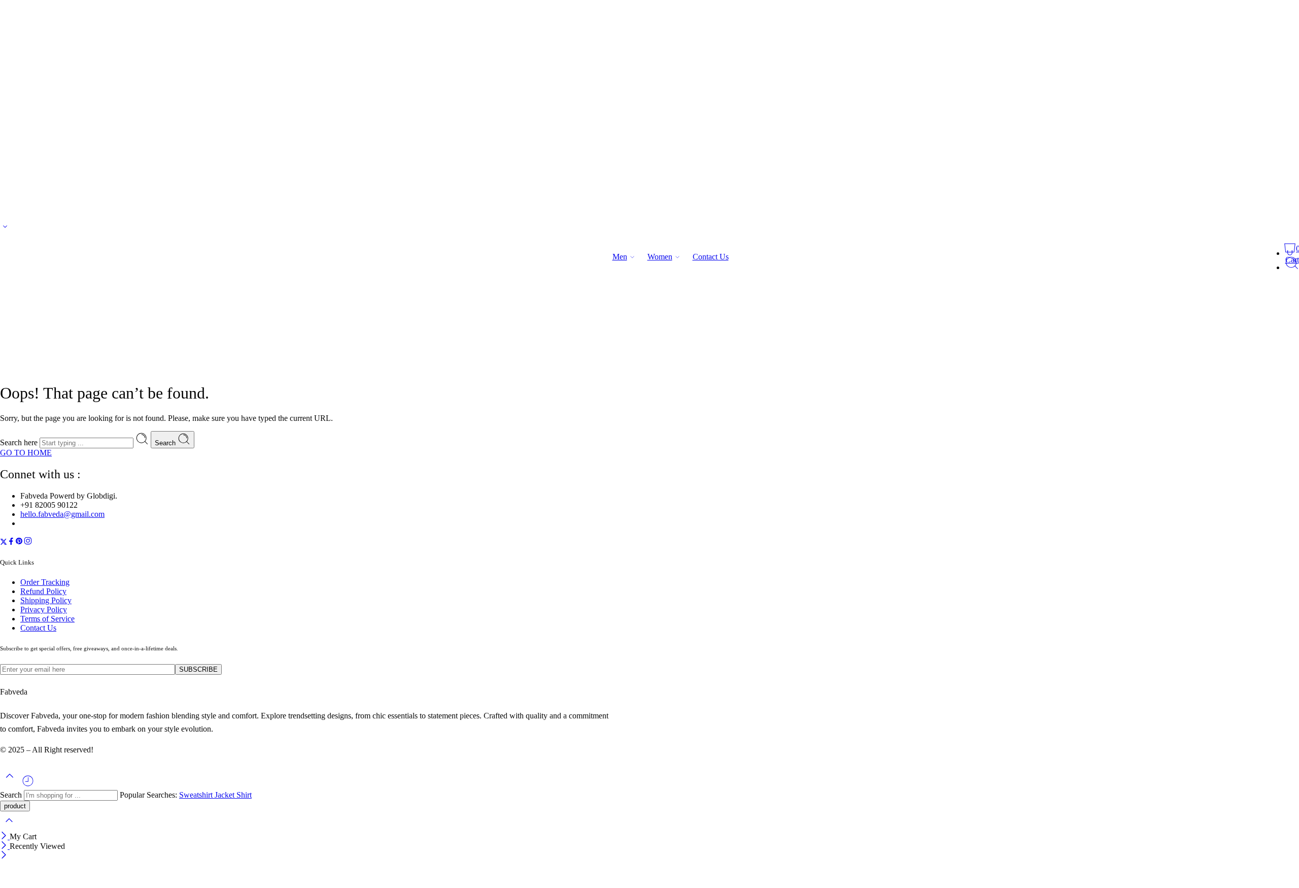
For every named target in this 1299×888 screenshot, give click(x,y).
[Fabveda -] (38, 265)
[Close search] (9, 827)
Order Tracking (45, 582)
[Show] (5, 228)
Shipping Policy (46, 600)
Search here (20, 442)
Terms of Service (47, 618)
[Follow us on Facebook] (11, 542)
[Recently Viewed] (28, 784)
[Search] (1292, 267)
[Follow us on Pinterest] (19, 542)
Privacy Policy (43, 609)
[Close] (5, 836)
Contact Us (711, 256)
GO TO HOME (26, 452)
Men (619, 256)
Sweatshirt (197, 795)
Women (659, 256)
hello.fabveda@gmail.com (62, 514)
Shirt (244, 795)
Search (166, 443)
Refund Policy (43, 591)
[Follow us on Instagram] (27, 542)
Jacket (225, 795)
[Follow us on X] (3, 542)
